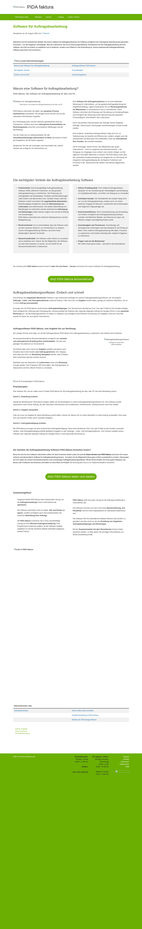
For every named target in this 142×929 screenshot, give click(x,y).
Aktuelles (38, 17)
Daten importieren (21, 731)
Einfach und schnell (21, 75)
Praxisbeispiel (77, 70)
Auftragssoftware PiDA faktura (83, 66)
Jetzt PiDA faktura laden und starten (71, 476)
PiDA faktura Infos (21, 17)
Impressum (125, 762)
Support (126, 757)
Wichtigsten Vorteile (22, 70)
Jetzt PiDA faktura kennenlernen (71, 279)
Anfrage (61, 17)
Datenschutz (124, 764)
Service (48, 17)
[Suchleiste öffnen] (126, 17)
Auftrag (17, 729)
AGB (127, 767)
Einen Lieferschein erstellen (82, 711)
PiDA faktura (40, 7)
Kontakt (126, 759)
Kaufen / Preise (73, 17)
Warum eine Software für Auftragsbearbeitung (31, 66)
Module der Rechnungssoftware (84, 720)
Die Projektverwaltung (22, 733)
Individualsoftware (21, 711)
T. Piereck (45, 33)
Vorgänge (24, 729)
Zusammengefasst (79, 75)
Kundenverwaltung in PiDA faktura (85, 715)
